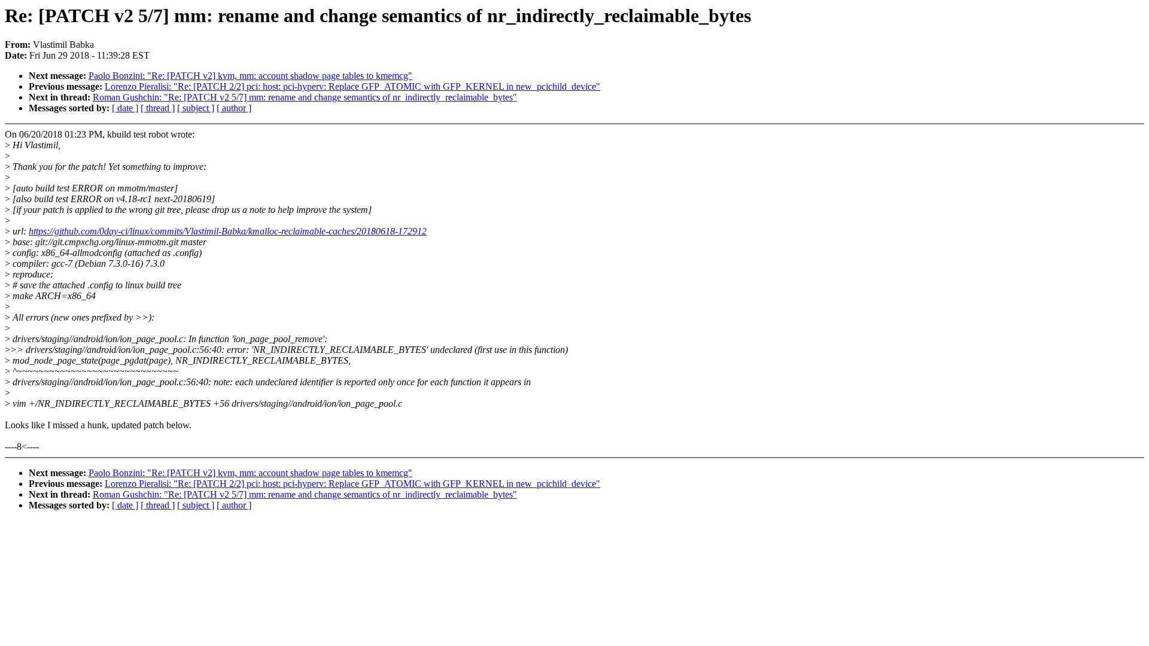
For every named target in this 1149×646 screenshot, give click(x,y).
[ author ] (234, 108)
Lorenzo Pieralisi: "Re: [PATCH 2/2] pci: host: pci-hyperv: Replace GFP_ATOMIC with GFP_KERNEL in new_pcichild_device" (352, 86)
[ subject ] (195, 108)
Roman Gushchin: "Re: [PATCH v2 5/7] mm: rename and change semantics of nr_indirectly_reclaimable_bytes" (305, 97)
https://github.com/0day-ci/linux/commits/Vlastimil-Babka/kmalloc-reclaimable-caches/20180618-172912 (228, 231)
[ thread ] (158, 108)
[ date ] (125, 108)
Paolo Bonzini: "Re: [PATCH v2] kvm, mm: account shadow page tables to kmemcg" (250, 76)
